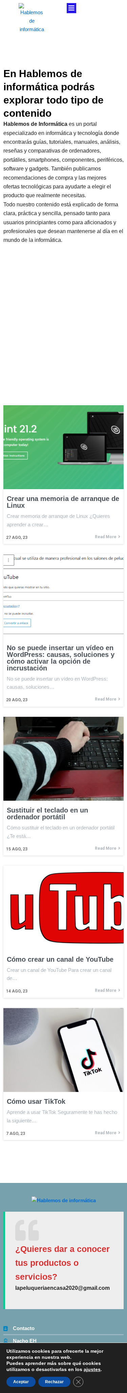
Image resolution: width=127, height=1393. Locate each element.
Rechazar (54, 1381)
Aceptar (21, 1381)
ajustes (92, 1369)
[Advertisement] (63, 311)
